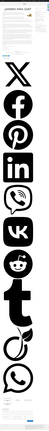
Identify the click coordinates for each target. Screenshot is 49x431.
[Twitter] (48, 6)
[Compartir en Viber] (18, 214)
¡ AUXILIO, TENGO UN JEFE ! (28, 400)
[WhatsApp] (48, 7)
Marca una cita (38, 425)
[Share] (48, 10)
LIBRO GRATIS (18, 400)
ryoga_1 (36, 427)
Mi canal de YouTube (27, 427)
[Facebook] (48, 4)
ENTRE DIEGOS (32, 427)
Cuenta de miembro (27, 425)
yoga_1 (34, 427)
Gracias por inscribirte (28, 426)
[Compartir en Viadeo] (18, 360)
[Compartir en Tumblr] (18, 326)
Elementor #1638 (39, 425)
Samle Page (43, 425)
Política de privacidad (33, 425)
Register (35, 425)
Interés (26, 428)
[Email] (48, 8)
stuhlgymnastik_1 (27, 427)
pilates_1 (31, 427)
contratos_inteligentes (41, 427)
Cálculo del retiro (34, 428)
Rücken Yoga (38, 427)
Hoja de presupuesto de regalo (7, 400)
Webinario (33, 426)
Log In (32, 425)
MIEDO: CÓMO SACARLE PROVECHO (7, 404)
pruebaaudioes (30, 428)
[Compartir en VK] (18, 248)
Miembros (42, 425)
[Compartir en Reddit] (18, 278)
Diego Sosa (36, 25)
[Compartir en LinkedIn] (18, 184)
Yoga (35, 427)
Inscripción (36, 426)
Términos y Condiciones (28, 425)
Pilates (41, 427)
